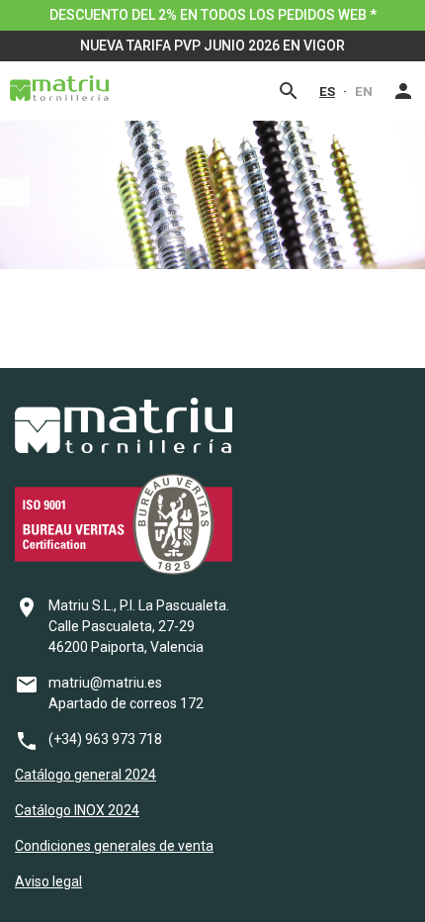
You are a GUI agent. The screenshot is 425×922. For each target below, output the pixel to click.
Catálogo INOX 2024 (77, 810)
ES (327, 91)
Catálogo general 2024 (85, 775)
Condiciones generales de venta (114, 846)
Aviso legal (48, 881)
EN (364, 91)
